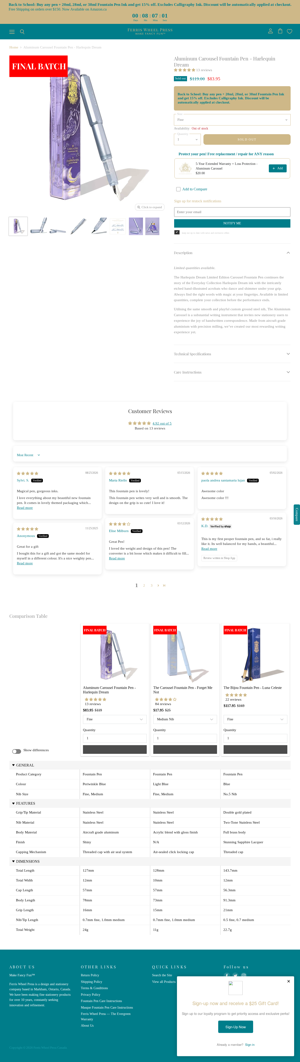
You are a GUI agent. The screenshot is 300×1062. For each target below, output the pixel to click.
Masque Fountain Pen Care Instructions (107, 1007)
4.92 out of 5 (162, 423)
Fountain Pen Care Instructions (101, 1001)
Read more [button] (25, 508)
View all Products (164, 982)
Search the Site (162, 975)
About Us (87, 1025)
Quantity (89, 730)
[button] (185, 70)
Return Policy (90, 975)
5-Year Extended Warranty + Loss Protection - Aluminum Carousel (227, 166)
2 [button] (144, 585)
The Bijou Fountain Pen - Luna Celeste (253, 688)
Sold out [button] (115, 749)
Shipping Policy (91, 982)
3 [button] (152, 585)
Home (13, 47)
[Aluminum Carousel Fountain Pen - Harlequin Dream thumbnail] (18, 226)
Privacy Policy (90, 994)
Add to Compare (194, 189)
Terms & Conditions (94, 988)
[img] (27, 473)
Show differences (36, 750)
